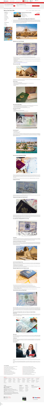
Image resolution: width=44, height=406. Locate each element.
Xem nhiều (39, 10)
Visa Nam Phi (9, 378)
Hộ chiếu (14, 378)
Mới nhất (30, 10)
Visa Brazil (19, 380)
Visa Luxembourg (28, 378)
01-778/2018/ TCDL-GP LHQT (15, 392)
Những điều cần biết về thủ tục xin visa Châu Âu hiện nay (9, 372)
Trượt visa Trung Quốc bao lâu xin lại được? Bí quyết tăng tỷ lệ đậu (29, 372)
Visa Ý (36, 380)
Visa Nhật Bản (9, 380)
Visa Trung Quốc (10, 379)
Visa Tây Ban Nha (33, 380)
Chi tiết (37, 14)
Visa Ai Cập (10, 8)
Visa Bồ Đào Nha (19, 379)
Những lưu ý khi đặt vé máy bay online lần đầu (8, 367)
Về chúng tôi (20, 386)
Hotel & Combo (26, 387)
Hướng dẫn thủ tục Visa (21, 387)
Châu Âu (12, 2)
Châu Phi (20, 2)
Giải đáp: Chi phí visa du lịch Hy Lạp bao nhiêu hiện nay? (9, 373)
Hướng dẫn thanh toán (21, 388)
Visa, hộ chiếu (26, 1)
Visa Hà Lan (23, 378)
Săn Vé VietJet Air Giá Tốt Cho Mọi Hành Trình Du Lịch (9, 368)
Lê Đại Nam (10, 386)
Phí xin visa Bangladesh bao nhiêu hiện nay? (27, 373)
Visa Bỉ (18, 378)
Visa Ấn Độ (14, 380)
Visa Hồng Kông (23, 379)
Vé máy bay (26, 388)
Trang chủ (5, 8)
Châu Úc (17, 2)
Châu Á (14, 2)
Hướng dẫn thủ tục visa (7, 2)
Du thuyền (32, 0)
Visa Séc (32, 379)
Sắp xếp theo (27, 10)
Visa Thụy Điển (37, 378)
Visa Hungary (23, 380)
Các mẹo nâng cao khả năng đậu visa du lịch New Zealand (29, 374)
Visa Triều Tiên (37, 379)
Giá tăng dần (33, 10)
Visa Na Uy (28, 379)
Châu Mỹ (22, 2)
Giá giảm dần (36, 10)
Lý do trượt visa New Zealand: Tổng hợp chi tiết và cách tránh (29, 367)
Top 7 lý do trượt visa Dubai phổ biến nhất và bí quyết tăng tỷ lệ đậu (29, 368)
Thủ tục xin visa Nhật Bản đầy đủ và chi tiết (8, 374)
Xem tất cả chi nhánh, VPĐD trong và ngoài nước (9, 391)
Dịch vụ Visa (7, 8)
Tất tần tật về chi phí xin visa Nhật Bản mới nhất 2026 (28, 366)
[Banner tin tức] (8, 34)
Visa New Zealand (28, 380)
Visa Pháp (32, 378)
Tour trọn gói (26, 0)
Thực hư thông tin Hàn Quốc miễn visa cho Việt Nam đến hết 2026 (10, 366)
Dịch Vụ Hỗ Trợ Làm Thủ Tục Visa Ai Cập (26, 12)
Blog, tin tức (37, 0)
